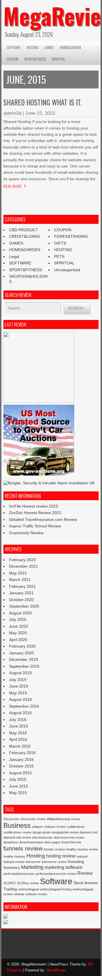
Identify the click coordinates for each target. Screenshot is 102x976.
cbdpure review (54, 826)
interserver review (54, 861)
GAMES (49, 47)
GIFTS (60, 243)
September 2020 (24, 606)
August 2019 (20, 673)
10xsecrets (11, 819)
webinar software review (30, 894)
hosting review (60, 855)
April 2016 (18, 739)
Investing (76, 861)
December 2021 (23, 566)
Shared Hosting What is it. (42, 102)
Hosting (35, 856)
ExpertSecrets (71, 842)
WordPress (56, 970)
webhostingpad (28, 889)
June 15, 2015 (40, 113)
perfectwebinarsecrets (18, 873)
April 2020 (18, 639)
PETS (59, 256)
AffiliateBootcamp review (63, 819)
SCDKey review (28, 883)
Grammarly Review (26, 533)
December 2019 (23, 659)
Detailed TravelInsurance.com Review (43, 519)
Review (85, 873)
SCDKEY (9, 883)
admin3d (12, 113)
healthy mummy (14, 856)
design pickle (41, 832)
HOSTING (33, 47)
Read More (12, 186)
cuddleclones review (17, 832)
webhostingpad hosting (55, 889)
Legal (14, 256)
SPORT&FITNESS (35, 59)
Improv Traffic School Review (35, 526)
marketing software (63, 867)
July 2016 (17, 719)
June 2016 (18, 726)
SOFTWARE (14, 47)
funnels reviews (54, 849)
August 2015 (20, 773)
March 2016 (20, 746)
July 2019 (17, 679)
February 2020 (22, 646)
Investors (11, 867)
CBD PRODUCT (23, 230)
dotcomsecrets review (69, 837)
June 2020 (18, 626)
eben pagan (52, 842)
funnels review (22, 848)
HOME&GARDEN (70, 47)
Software (56, 881)
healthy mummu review (82, 849)
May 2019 (18, 693)
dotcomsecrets (42, 837)
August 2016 (20, 712)
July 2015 (17, 779)
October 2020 (21, 599)
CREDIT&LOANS (24, 236)
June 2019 (18, 686)
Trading (10, 889)
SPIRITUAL (58, 59)
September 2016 (24, 706)
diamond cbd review (17, 837)
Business (17, 825)
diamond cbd (88, 832)
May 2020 (18, 633)
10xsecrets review (33, 819)
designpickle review (65, 832)
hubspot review (13, 861)
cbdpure (37, 826)
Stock (78, 882)
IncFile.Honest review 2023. (34, 506)
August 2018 (20, 699)
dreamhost (10, 842)
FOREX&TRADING (71, 236)
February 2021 (22, 586)
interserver (33, 861)
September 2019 (24, 666)
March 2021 (20, 579)
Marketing (32, 867)
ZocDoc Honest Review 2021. (35, 512)
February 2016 (22, 752)
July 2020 (17, 619)
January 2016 (21, 759)
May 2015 (18, 792)
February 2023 (22, 559)
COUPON (12, 59)
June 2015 (18, 786)
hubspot (82, 856)
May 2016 (18, 733)
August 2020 (20, 613)
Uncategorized (67, 270)
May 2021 (18, 573)
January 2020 (21, 653)
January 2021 (21, 593)
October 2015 (21, 766)
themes (91, 882)
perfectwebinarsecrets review (55, 873)
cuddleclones (76, 826)
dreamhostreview (31, 842)
